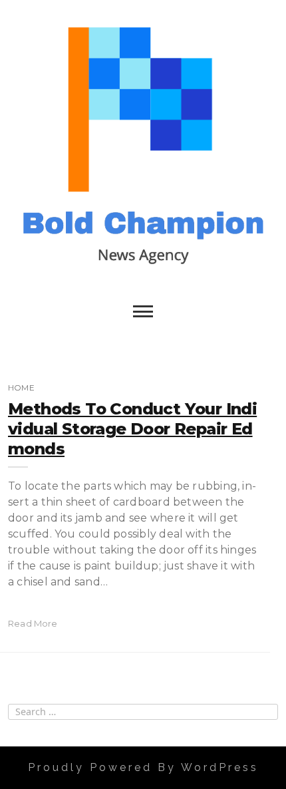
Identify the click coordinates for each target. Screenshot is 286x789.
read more (33, 623)
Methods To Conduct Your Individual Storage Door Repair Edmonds (132, 428)
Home (21, 388)
